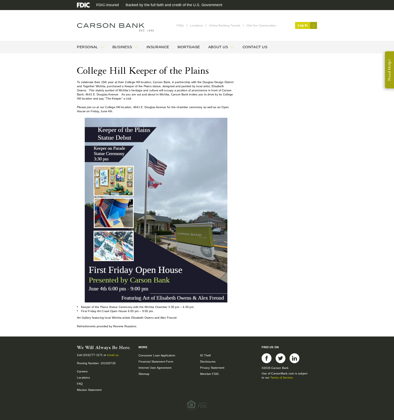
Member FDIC (209, 373)
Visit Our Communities (261, 25)
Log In (303, 25)
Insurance (158, 47)
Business (122, 47)
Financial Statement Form (156, 361)
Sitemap (144, 373)
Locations (196, 25)
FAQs (180, 25)
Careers (82, 371)
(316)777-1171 (93, 355)
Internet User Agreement (155, 367)
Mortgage (189, 47)
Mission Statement (89, 389)
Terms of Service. (281, 377)
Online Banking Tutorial (224, 25)
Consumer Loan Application (157, 355)
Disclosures (207, 361)
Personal (87, 47)
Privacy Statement (212, 367)
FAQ (80, 383)
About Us (218, 47)
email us (112, 355)
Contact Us (255, 47)
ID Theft (205, 355)
